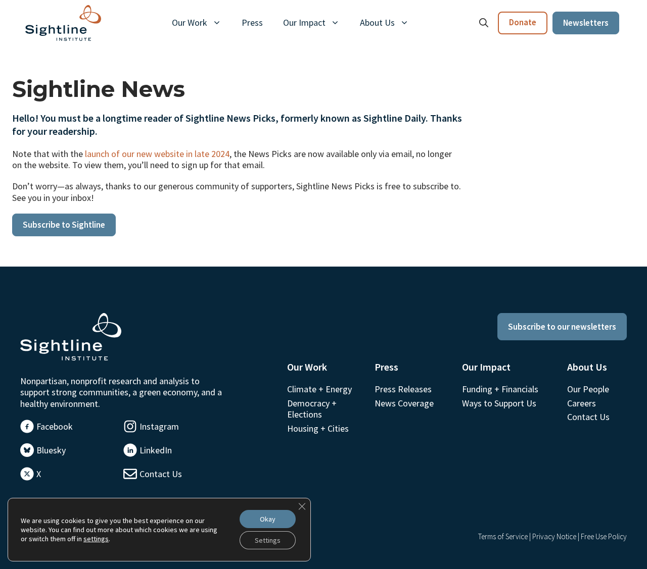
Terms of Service (503, 536)
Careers (581, 403)
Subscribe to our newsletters (562, 326)
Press (252, 22)
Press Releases (403, 389)
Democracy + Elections (312, 408)
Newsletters (586, 22)
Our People (588, 389)
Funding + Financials (500, 389)
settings (96, 538)
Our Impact (304, 22)
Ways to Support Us (499, 403)
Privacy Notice (554, 536)
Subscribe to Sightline (64, 224)
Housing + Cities (318, 428)
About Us (377, 22)
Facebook (54, 426)
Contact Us (161, 474)
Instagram (159, 426)
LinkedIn (156, 450)
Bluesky (51, 450)
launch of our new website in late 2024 (157, 154)
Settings (268, 540)
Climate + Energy (319, 389)
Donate (522, 22)
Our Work (189, 22)
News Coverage (404, 403)
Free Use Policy (604, 536)
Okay (267, 519)
